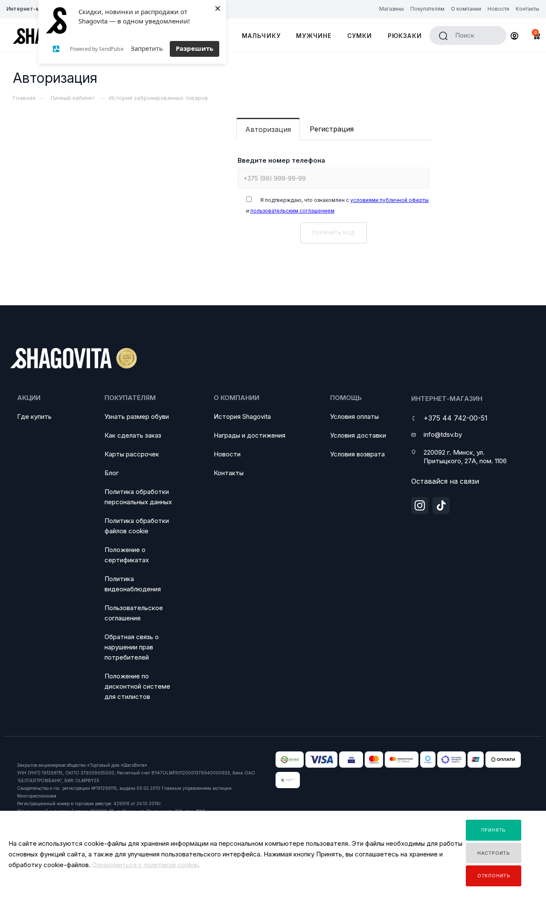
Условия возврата (357, 454)
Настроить (493, 853)
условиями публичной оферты (389, 200)
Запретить (147, 48)
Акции (29, 398)
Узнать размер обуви (137, 416)
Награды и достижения (249, 435)
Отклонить (494, 876)
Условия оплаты (354, 416)
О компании (236, 398)
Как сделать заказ (133, 435)
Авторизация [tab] (268, 129)
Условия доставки (358, 435)
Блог (112, 473)
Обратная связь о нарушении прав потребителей (132, 647)
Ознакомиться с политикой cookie (144, 865)
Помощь (346, 398)
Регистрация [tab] (332, 129)
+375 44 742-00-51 (456, 418)
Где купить (34, 416)
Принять (493, 830)
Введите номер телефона (281, 160)
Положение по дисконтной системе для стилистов (137, 686)
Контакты (229, 473)
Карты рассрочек (132, 454)
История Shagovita (242, 416)
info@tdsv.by (443, 434)
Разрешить (194, 48)
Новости (227, 454)
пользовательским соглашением (292, 210)
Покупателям (130, 398)
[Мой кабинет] (514, 37)
